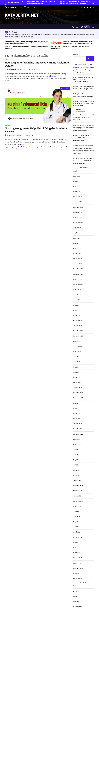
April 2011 (76, 547)
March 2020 (77, 532)
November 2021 (78, 434)
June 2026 (76, 176)
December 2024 (78, 269)
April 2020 (76, 527)
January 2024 (77, 326)
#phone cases (26, 34)
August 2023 (77, 351)
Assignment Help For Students (45, 78)
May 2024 (76, 305)
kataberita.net (22, 15)
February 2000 (77, 578)
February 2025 (77, 258)
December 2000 (78, 568)
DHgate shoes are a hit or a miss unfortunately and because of (83, 117)
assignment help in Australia (18, 147)
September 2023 (78, 346)
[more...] (53, 76)
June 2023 (76, 362)
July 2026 (76, 171)
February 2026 (77, 197)
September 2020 (78, 501)
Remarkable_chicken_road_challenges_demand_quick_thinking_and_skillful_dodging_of (26, 42)
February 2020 (77, 537)
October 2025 (77, 217)
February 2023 (77, 382)
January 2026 (77, 202)
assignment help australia (27, 78)
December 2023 (78, 331)
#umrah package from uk (13, 34)
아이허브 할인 (77, 158)
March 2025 (77, 253)
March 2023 (77, 377)
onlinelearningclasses (15, 135)
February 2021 (77, 475)
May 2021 (76, 460)
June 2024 (76, 300)
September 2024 (78, 284)
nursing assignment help (12, 149)
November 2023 (78, 336)
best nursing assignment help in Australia (39, 147)
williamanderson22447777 (17, 69)
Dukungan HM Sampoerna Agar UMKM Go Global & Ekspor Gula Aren (83, 161)
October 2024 (77, 279)
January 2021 (77, 480)
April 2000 (76, 573)
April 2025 (76, 248)
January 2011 (77, 563)
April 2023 (76, 372)
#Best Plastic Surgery (27, 36)
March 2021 (77, 470)
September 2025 (78, 222)
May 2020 (76, 522)
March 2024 (77, 315)
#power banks (35, 34)
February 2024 (77, 320)
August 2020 (77, 506)
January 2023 (77, 387)
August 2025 (77, 227)
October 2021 (77, 439)
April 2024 (76, 310)
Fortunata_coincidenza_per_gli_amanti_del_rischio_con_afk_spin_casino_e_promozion (60, 2)
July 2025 (76, 233)
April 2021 (76, 465)
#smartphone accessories (68, 34)
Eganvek (75, 135)
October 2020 (77, 496)
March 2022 (77, 413)
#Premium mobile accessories (50, 34)
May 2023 (76, 367)
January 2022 (77, 424)
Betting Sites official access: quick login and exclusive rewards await (26, 2)
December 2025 (78, 207)
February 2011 (77, 558)
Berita (6, 59)
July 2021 (76, 449)
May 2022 (76, 403)
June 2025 (76, 238)
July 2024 (76, 295)
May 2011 (76, 542)
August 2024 (77, 289)
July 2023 (76, 356)
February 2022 (77, 418)
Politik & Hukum (78, 606)
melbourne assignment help (60, 147)
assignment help (14, 78)
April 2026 (76, 186)
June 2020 (76, 516)
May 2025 (76, 243)
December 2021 (78, 429)
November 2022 (78, 398)
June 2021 (76, 454)
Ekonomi (76, 591)
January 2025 (77, 264)
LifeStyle (7, 125)
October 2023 (77, 341)
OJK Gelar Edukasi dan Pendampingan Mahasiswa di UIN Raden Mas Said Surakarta (83, 127)
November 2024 (78, 274)
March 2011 (77, 552)
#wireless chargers (83, 34)
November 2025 (78, 212)
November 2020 (78, 491)
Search (75, 55)
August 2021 (77, 444)
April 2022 (76, 408)
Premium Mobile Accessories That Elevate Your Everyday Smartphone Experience (78, 42)
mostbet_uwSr (77, 146)
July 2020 (76, 511)
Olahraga (76, 601)
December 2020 (78, 485)
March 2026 (77, 191)
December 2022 (78, 393)
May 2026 (76, 181)
